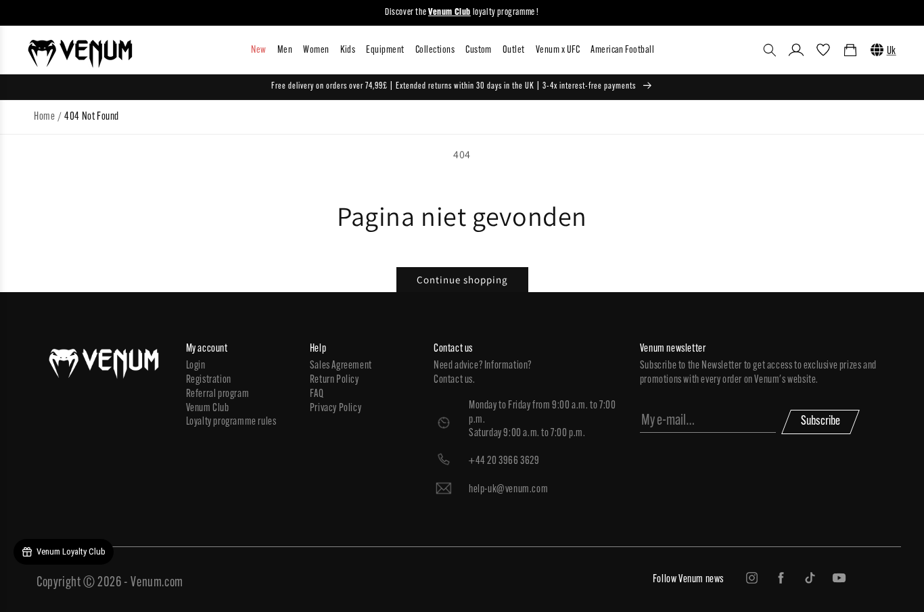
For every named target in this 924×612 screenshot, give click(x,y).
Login (196, 365)
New (258, 50)
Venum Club (207, 408)
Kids (348, 50)
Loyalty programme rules (231, 422)
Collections (435, 50)
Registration (208, 380)
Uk (891, 51)
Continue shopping (462, 279)
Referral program (218, 394)
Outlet (514, 50)
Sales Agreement (341, 365)
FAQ (317, 394)
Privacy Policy (335, 408)
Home (44, 117)
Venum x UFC (558, 50)
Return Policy (334, 380)
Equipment (385, 50)
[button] (770, 50)
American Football (622, 50)
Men (284, 50)
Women (316, 50)
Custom (478, 50)
